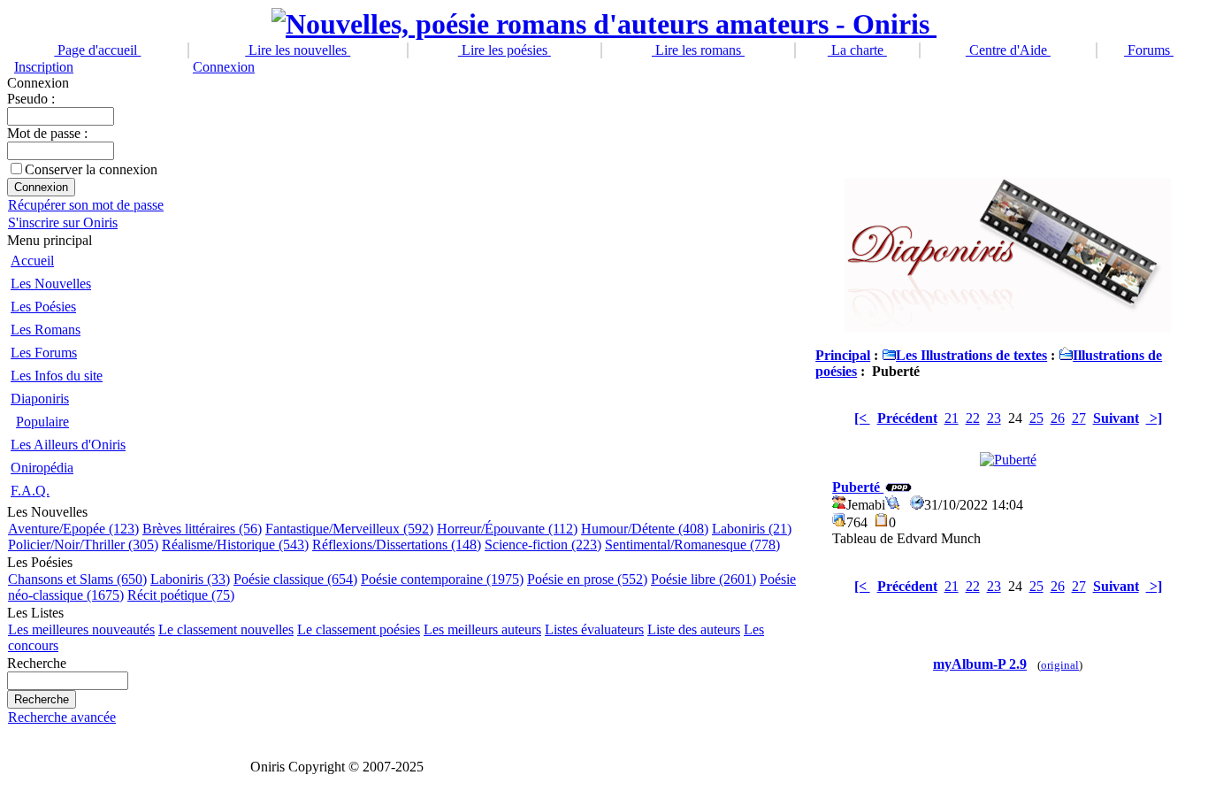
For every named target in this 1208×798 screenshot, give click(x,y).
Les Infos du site (57, 375)
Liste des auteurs (693, 629)
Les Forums (44, 352)
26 (1058, 418)
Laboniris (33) (190, 579)
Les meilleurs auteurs (482, 629)
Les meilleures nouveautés (81, 629)
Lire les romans (698, 50)
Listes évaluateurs (594, 629)
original (1060, 665)
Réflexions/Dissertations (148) (396, 544)
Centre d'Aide (1008, 50)
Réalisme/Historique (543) (235, 544)
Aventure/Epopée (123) (73, 528)
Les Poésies (43, 306)
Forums (1149, 50)
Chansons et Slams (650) (77, 579)
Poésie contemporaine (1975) (442, 579)
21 (951, 418)
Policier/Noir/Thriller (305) (83, 544)
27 (1079, 418)
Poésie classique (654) (295, 579)
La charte (857, 50)
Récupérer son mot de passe (86, 204)
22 (973, 418)
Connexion (224, 66)
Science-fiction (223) (543, 544)
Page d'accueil (97, 50)
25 (1036, 418)
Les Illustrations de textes (971, 355)
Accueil (32, 260)
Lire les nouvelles (297, 50)
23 (994, 418)
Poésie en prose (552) (587, 579)
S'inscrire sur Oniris (63, 222)
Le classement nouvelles (226, 629)
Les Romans (45, 329)
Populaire (42, 421)
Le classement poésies (358, 629)
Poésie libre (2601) (703, 579)
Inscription (43, 66)
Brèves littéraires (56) (202, 528)
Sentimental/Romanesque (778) (692, 544)
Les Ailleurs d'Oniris (68, 444)
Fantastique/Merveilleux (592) (349, 528)
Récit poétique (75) (180, 594)
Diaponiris (40, 398)
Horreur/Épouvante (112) (507, 528)
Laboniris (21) (751, 528)
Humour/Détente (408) (644, 528)
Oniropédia (42, 467)
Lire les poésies (504, 50)
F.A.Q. (30, 490)
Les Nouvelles (51, 283)
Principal (842, 355)
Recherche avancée (62, 717)
